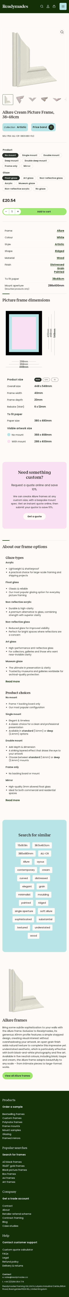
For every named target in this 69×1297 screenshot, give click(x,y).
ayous (40, 861)
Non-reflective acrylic (17, 188)
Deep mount (11, 160)
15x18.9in (22, 845)
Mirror (27, 165)
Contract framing (12, 1218)
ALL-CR (45, 853)
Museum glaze (27, 183)
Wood (60, 258)
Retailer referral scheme (16, 1213)
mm (38, 379)
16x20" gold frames (13, 1166)
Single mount (29, 155)
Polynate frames (12, 1122)
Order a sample (12, 1106)
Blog (5, 1222)
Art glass (28, 178)
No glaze (40, 188)
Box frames (9, 1174)
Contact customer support (19, 1242)
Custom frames (12, 1118)
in (55, 379)
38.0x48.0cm (42, 845)
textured (22, 927)
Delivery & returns (12, 1265)
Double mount (51, 155)
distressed (41, 878)
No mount (10, 155)
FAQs (5, 1253)
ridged (42, 902)
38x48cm (58, 278)
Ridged (59, 251)
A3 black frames (12, 1162)
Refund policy (10, 1261)
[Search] (41, 6)
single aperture (24, 911)
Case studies (10, 1226)
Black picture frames (14, 1170)
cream (46, 870)
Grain (60, 268)
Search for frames (14, 1154)
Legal (5, 1257)
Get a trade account (15, 1198)
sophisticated (23, 919)
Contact (7, 1205)
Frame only (11, 165)
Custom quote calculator (17, 1249)
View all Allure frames (17, 1075)
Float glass (11, 178)
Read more (13, 681)
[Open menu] (63, 6)
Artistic (21, 127)
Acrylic (8, 183)
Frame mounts (11, 1126)
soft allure (46, 911)
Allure (60, 230)
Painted (59, 272)
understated (42, 927)
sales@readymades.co (16, 1277)
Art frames (8, 1182)
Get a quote (34, 516)
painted (26, 902)
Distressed (57, 264)
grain (42, 886)
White (60, 237)
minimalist (24, 894)
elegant (27, 886)
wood (33, 935)
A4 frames (8, 1178)
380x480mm (25, 853)
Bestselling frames (13, 1114)
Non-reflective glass (51, 178)
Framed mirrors (11, 1138)
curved (24, 878)
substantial (45, 919)
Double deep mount (36, 160)
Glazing (6, 1134)
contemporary (26, 870)
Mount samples (11, 1130)
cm (46, 379)
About (6, 1209)
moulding (43, 894)
